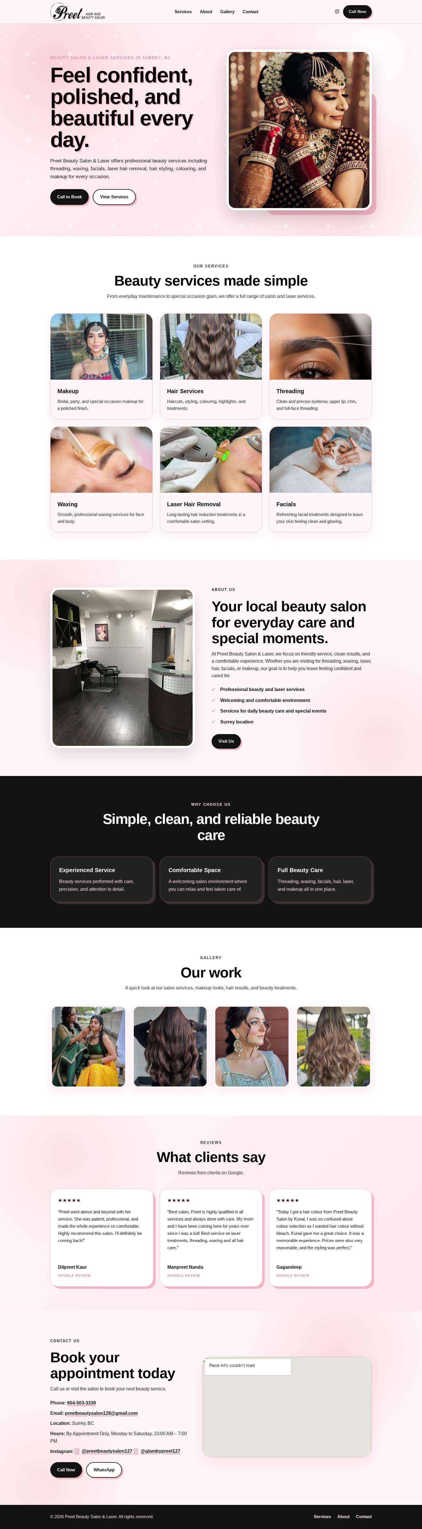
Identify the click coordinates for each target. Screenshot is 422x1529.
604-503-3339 (81, 1402)
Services (183, 11)
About (206, 11)
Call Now (357, 11)
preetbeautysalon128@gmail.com (101, 1413)
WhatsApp (104, 1469)
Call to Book (69, 196)
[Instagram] (337, 11)
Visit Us (226, 741)
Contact (250, 11)
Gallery (227, 11)
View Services (114, 196)
